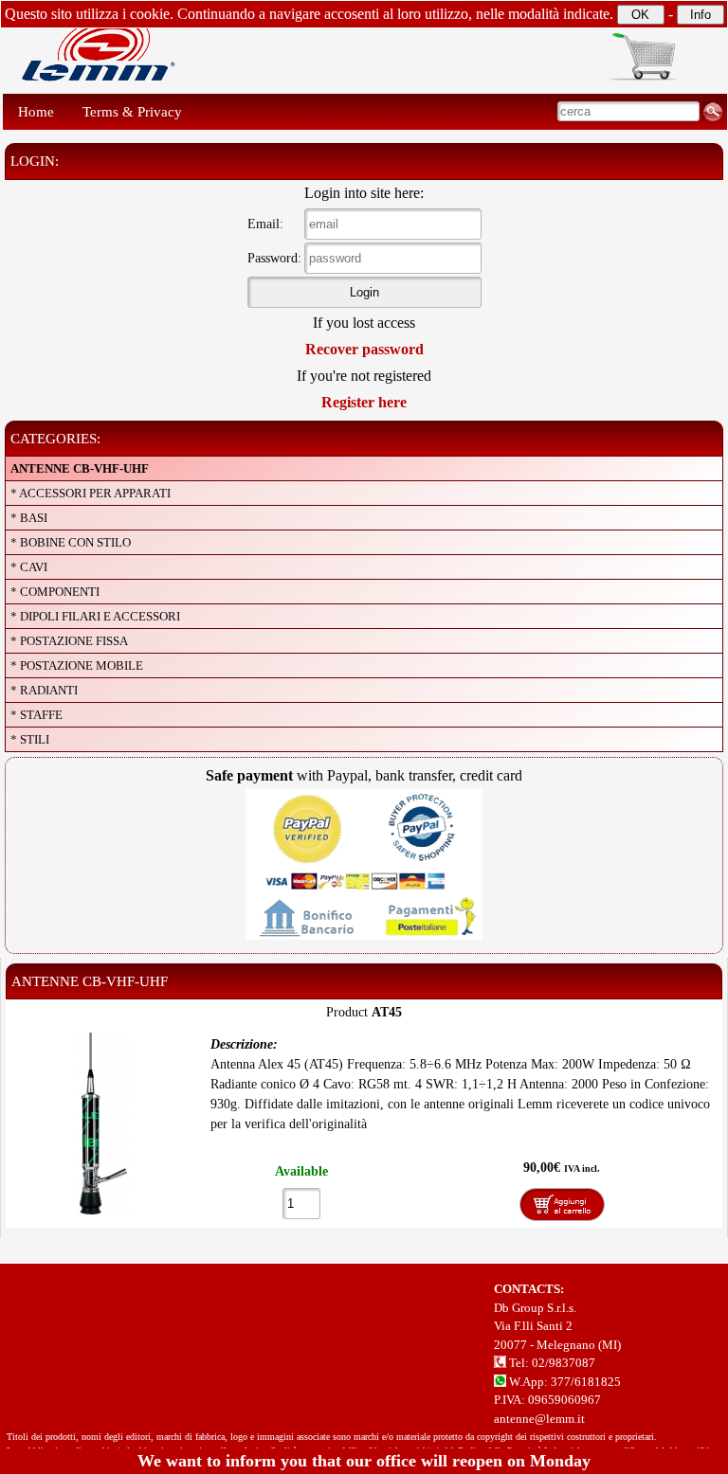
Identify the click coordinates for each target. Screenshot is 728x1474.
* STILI (29, 739)
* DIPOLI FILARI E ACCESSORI (95, 616)
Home (36, 111)
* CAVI (28, 567)
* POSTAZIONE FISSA (69, 641)
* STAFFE (36, 715)
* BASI (28, 518)
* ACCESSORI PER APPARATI (90, 493)
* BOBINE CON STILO (70, 542)
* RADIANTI (44, 690)
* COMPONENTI (55, 591)
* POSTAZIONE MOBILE (76, 665)
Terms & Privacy (132, 111)
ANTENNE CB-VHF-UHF (79, 468)
